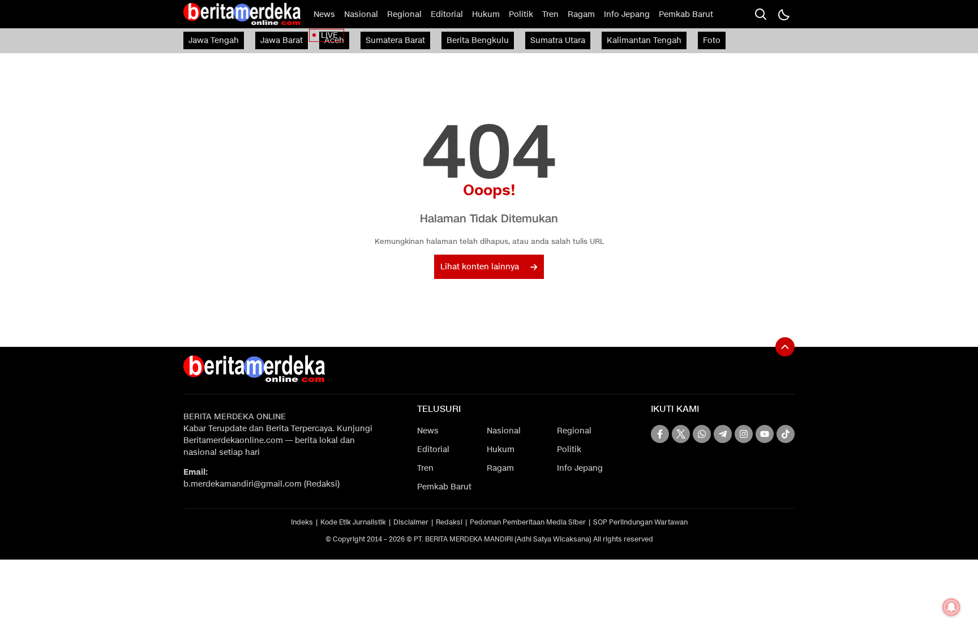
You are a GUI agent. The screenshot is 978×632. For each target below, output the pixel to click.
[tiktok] (786, 434)
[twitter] (681, 434)
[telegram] (723, 434)
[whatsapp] (702, 434)
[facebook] (660, 434)
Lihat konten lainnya (479, 266)
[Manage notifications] (951, 607)
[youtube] (765, 434)
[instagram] (744, 434)
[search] (760, 14)
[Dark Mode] (783, 14)
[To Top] (785, 346)
